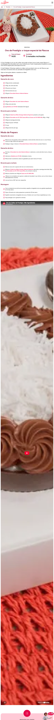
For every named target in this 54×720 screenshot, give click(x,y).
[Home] (2, 7)
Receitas (8, 7)
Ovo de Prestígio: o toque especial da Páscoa (24, 7)
